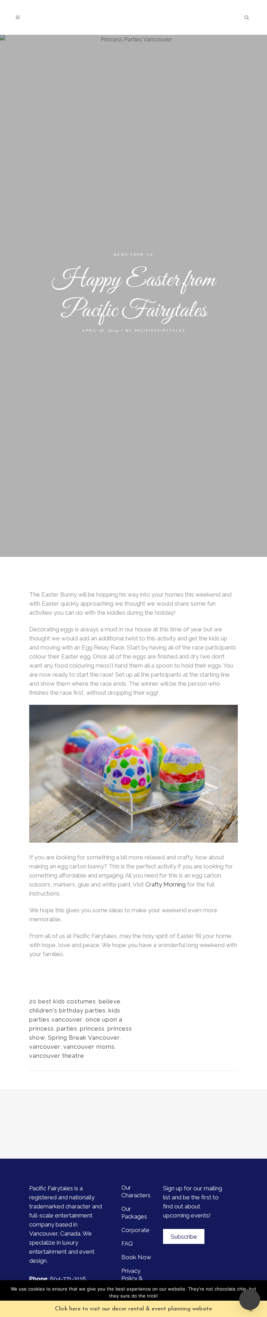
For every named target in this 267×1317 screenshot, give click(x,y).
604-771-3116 (68, 1278)
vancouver (44, 1046)
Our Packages (134, 1212)
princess (92, 1028)
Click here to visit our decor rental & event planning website (133, 1309)
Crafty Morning (165, 884)
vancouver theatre (56, 1055)
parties (67, 1028)
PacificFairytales (160, 330)
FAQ (127, 1243)
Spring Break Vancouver (84, 1037)
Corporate (135, 1230)
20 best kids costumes (62, 1001)
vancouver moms (89, 1046)
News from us (133, 255)
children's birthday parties (67, 1010)
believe (110, 1001)
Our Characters (136, 1191)
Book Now (136, 1257)
